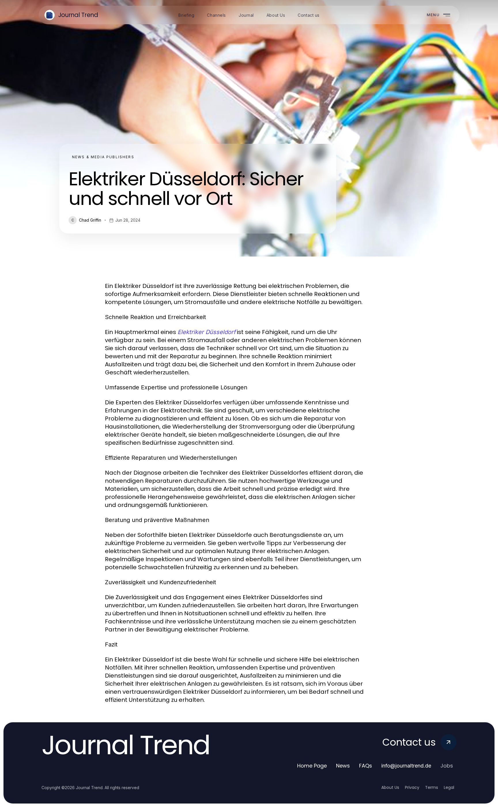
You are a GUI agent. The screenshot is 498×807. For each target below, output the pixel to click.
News (343, 765)
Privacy (412, 787)
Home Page (312, 765)
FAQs (365, 765)
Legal (449, 787)
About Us (390, 787)
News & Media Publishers (103, 157)
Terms (431, 787)
